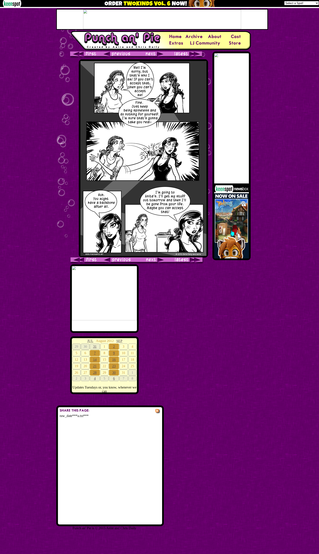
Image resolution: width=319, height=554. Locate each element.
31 (95, 346)
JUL (90, 341)
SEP (119, 341)
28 (95, 372)
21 (95, 366)
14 (95, 359)
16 (114, 359)
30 (114, 372)
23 (114, 366)
